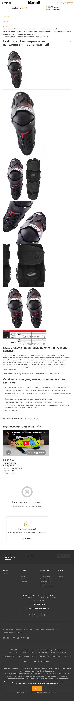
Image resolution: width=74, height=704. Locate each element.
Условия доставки (45, 579)
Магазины (43, 573)
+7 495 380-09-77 (30, 595)
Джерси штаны (8, 29)
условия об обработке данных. (48, 683)
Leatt (13, 473)
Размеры (60, 576)
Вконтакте (30, 615)
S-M (4, 463)
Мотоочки (41, 29)
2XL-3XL (13, 463)
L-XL (8, 463)
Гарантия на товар (45, 581)
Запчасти (32, 34)
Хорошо (37, 688)
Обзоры (60, 579)
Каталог (5, 570)
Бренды (5, 573)
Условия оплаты (45, 576)
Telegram (34, 615)
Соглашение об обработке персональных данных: (37, 665)
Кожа (11, 31)
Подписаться (63, 556)
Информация (45, 570)
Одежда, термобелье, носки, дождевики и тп (39, 31)
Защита (17, 29)
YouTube (39, 615)
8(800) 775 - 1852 (19, 8)
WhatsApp (44, 615)
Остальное (25, 34)
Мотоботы (24, 29)
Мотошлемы (32, 29)
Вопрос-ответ (62, 573)
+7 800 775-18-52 (48, 595)
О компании (24, 573)
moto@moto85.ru (38, 604)
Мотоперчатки (50, 29)
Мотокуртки (17, 31)
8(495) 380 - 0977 (19, 7)
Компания (24, 570)
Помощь (61, 570)
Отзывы (23, 576)
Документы (24, 581)
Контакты (23, 579)
